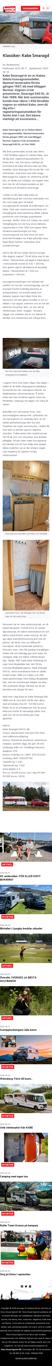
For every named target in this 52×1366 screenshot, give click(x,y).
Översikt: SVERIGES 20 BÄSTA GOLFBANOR (18, 979)
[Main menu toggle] (48, 8)
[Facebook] (22, 1286)
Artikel (7, 864)
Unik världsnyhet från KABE (16, 1128)
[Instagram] (30, 1286)
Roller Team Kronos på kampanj (19, 1225)
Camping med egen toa (14, 1176)
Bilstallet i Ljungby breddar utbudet (21, 928)
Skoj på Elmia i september (15, 1274)
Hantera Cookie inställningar (26, 1358)
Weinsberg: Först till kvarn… (16, 1079)
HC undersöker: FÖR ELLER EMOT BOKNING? (20, 878)
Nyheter (7, 917)
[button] (30, 8)
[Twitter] (26, 1286)
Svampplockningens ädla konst (18, 1030)
